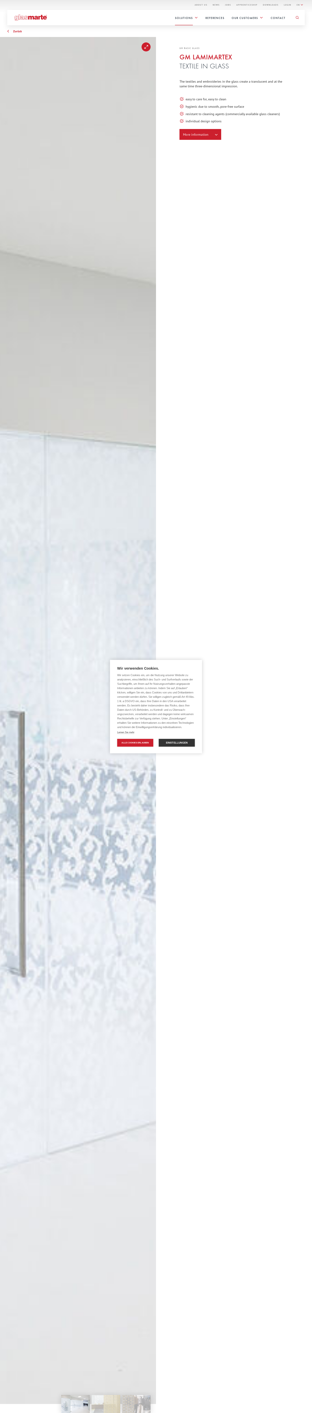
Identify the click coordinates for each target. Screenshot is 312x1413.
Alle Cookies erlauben (135, 743)
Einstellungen (177, 742)
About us (201, 5)
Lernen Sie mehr (125, 732)
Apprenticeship (246, 5)
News (216, 5)
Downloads (270, 5)
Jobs (228, 5)
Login (287, 5)
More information (196, 134)
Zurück (17, 31)
